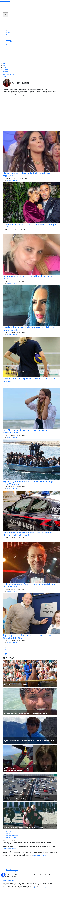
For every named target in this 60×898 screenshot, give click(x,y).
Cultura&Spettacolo (11, 42)
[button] (3, 875)
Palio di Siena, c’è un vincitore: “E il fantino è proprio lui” (21, 685)
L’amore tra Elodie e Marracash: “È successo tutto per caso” (30, 226)
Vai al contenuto (5, 1)
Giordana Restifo (12, 180)
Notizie (5, 683)
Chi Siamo (8, 832)
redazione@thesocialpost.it (39, 855)
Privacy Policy (6, 840)
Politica (8, 32)
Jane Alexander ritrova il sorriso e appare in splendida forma (25, 431)
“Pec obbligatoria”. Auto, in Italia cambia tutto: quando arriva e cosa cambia (28, 799)
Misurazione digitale (12, 835)
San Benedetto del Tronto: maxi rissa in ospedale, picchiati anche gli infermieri (28, 534)
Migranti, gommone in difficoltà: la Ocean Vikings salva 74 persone (28, 482)
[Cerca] (3, 11)
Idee (7, 30)
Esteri (7, 34)
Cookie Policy (13, 840)
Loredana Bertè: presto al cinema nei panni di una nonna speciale (28, 328)
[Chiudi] (5, 14)
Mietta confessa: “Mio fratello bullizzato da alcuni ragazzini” (27, 174)
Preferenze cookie (11, 837)
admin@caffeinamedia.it (9, 848)
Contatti (8, 834)
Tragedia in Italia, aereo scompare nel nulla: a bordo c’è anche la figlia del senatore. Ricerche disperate (27, 769)
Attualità (8, 38)
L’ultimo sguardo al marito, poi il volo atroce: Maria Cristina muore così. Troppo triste (29, 741)
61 (6, 653)
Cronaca (8, 36)
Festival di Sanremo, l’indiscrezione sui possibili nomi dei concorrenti (29, 585)
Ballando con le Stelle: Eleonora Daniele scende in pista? (28, 277)
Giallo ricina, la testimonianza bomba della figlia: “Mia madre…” (24, 827)
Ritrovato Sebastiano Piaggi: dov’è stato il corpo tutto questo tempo (25, 713)
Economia (8, 40)
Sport (7, 44)
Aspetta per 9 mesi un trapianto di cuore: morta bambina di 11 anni (27, 636)
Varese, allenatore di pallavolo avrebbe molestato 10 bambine (29, 380)
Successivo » (9, 655)
